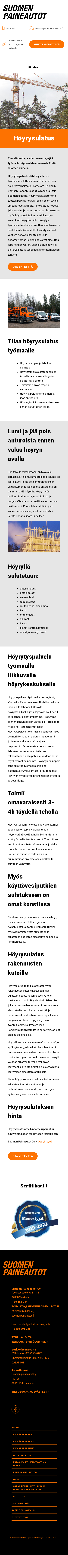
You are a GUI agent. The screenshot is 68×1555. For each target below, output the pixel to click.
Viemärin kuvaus (23, 1441)
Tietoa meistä (20, 1503)
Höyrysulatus (22, 1455)
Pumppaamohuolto (25, 1472)
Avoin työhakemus (23, 1510)
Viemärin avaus (22, 1434)
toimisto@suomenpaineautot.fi (49, 28)
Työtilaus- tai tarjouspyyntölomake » (30, 1339)
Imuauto (18, 1479)
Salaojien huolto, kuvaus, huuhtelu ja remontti (29, 1488)
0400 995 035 (22, 1328)
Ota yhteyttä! (45, 1141)
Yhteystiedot (20, 1517)
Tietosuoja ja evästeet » (30, 1391)
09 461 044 (10, 28)
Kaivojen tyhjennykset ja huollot (29, 1464)
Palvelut (17, 1427)
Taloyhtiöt (19, 1496)
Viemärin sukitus (23, 1448)
